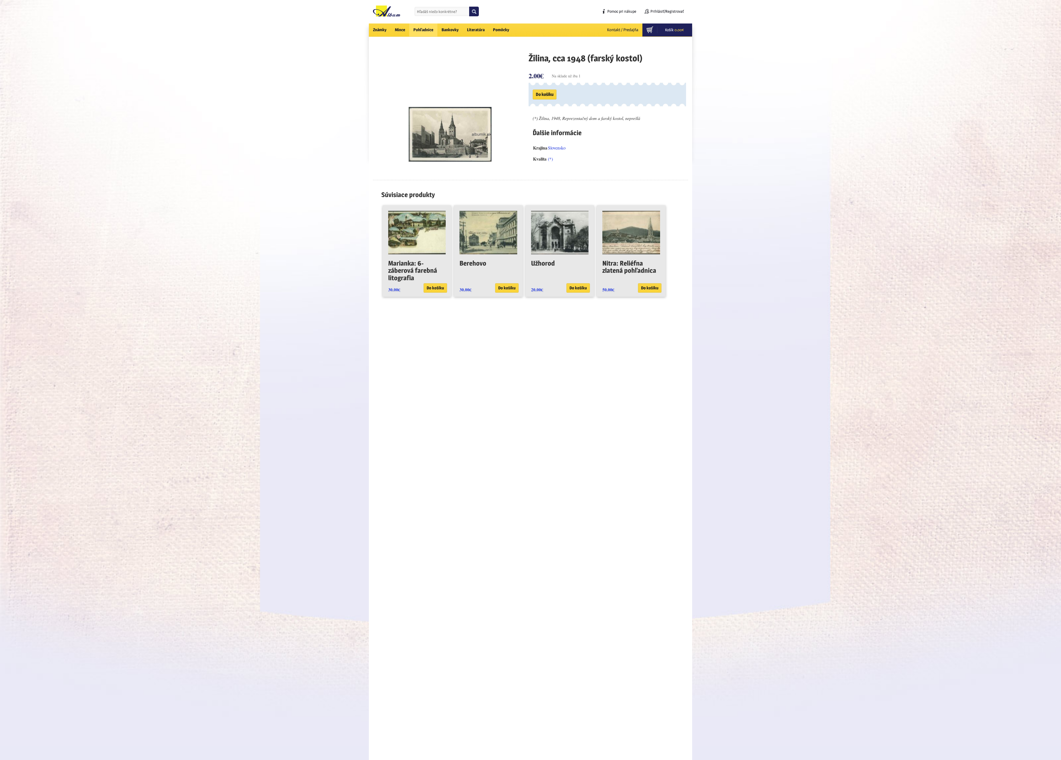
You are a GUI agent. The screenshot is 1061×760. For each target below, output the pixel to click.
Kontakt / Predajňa (622, 29)
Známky (380, 29)
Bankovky (450, 29)
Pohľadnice (423, 29)
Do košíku (544, 94)
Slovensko (557, 148)
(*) (550, 159)
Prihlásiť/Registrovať (667, 11)
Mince (400, 29)
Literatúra (476, 29)
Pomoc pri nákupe (621, 11)
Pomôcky (501, 29)
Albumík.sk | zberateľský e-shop (387, 11)
